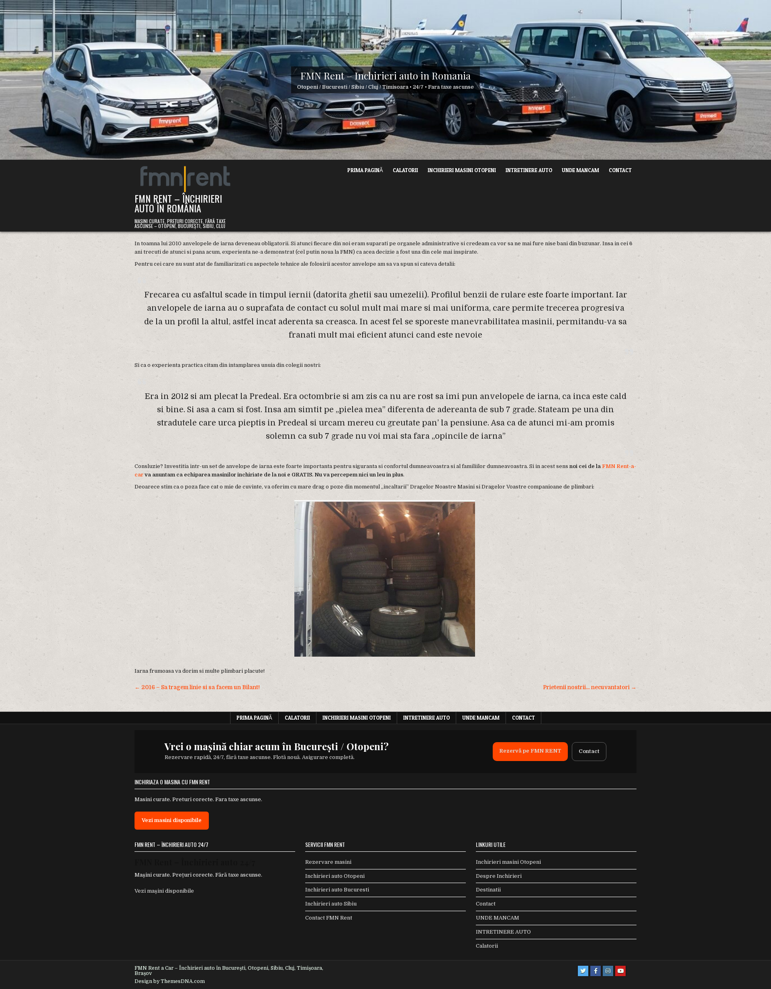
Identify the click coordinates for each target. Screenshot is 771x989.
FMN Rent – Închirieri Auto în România (178, 203)
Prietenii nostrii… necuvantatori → (589, 687)
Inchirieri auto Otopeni (335, 876)
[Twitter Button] (583, 971)
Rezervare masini (328, 862)
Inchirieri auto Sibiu (331, 904)
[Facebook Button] (595, 971)
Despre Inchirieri (499, 876)
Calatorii (405, 170)
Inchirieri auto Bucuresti (337, 890)
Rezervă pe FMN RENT (530, 751)
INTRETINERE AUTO (529, 170)
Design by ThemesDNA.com (170, 981)
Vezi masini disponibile (172, 820)
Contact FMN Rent (328, 918)
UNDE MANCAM (580, 170)
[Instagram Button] (608, 971)
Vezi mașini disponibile (164, 891)
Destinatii (488, 890)
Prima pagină (365, 170)
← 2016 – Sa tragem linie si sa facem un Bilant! (197, 687)
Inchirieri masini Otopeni (462, 170)
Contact (620, 170)
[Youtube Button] (620, 971)
